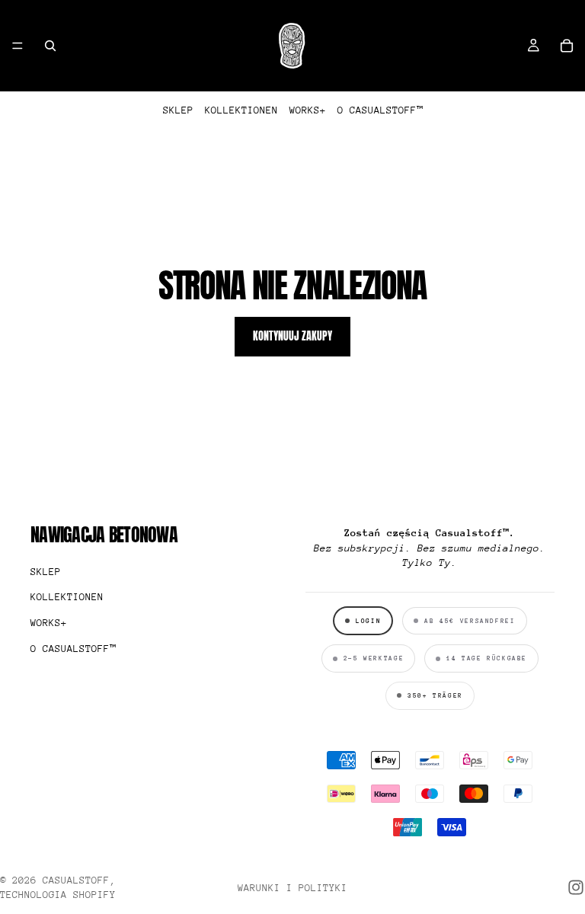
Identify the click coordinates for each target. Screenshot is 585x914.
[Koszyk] (566, 45)
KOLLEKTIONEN (241, 110)
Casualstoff (76, 880)
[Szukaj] (50, 45)
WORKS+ (307, 110)
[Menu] (17, 45)
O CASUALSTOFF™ (380, 110)
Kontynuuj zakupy (292, 336)
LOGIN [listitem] (368, 621)
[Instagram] (576, 887)
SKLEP (178, 110)
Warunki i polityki (292, 887)
